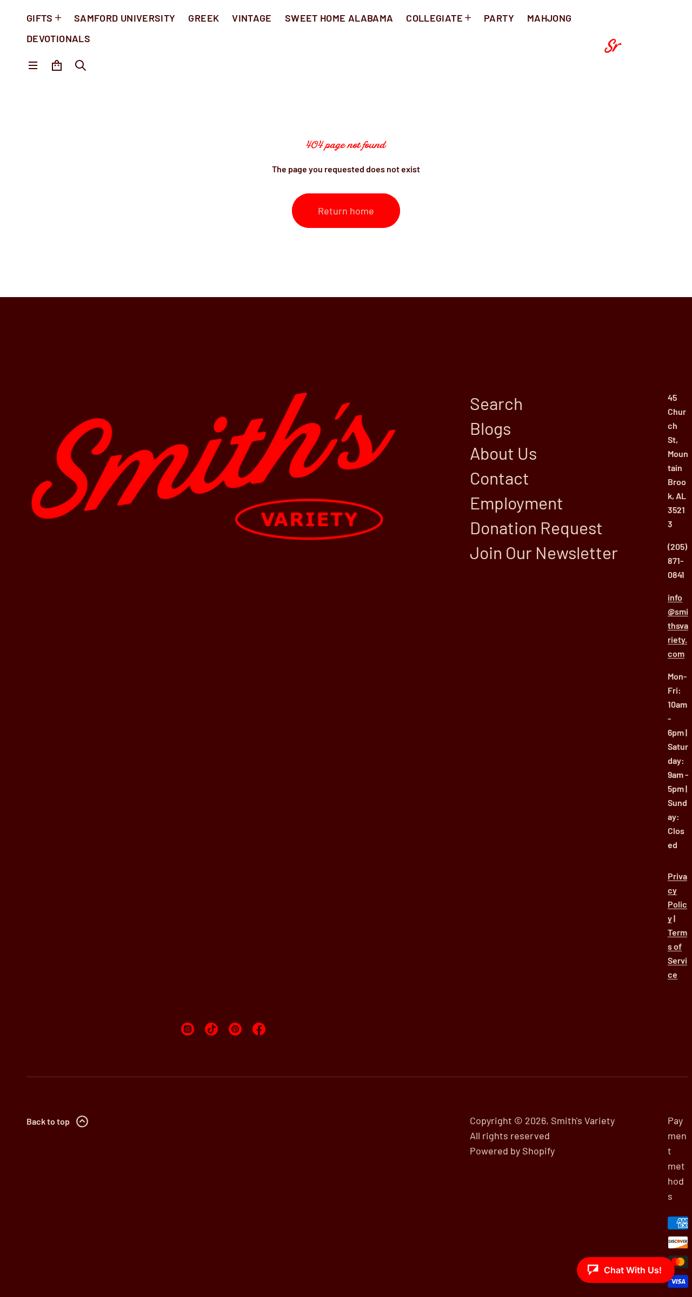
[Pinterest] (235, 1029)
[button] (80, 65)
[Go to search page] (80, 65)
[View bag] (57, 65)
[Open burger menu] (32, 65)
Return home (346, 211)
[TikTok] (211, 1029)
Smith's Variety (583, 1120)
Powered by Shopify (512, 1151)
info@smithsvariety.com (678, 625)
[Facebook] (259, 1029)
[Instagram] (187, 1029)
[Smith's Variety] (630, 43)
